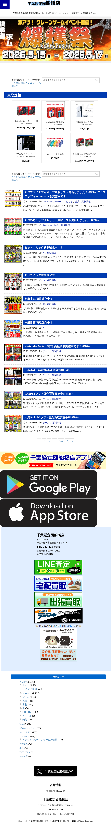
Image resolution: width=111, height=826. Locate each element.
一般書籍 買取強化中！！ (40, 322)
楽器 (22, 748)
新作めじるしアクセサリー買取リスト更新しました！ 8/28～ (62, 220)
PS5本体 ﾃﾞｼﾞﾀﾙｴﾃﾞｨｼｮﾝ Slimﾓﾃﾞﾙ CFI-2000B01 (26, 155)
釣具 (24, 719)
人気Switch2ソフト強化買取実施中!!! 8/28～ (52, 417)
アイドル (27, 716)
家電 (24, 701)
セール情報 (25, 736)
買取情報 (86, 201)
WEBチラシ (25, 752)
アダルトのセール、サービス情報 (39, 739)
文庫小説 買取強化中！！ (40, 298)
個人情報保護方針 (67, 814)
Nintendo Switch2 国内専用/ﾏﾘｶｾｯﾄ (26, 122)
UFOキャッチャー (52, 201)
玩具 (77, 201)
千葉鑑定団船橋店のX (59, 771)
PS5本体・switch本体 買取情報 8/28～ (49, 369)
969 (61, 441)
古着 (24, 704)
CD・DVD (27, 712)
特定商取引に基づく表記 (46, 814)
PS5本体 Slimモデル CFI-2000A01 (84, 123)
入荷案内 (24, 744)
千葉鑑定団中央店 (55, 791)
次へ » (69, 441)
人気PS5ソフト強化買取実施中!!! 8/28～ (49, 393)
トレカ (25, 685)
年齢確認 (24, 756)
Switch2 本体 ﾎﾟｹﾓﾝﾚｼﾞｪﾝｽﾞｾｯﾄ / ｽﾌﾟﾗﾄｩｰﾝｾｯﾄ (84, 155)
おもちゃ (68, 201)
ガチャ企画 (31, 689)
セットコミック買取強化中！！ (44, 247)
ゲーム (46, 351)
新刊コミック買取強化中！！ (42, 275)
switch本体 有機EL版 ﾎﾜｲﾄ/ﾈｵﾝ (55, 123)
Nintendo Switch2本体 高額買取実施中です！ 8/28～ (58, 346)
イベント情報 (26, 732)
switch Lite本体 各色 (55, 154)
